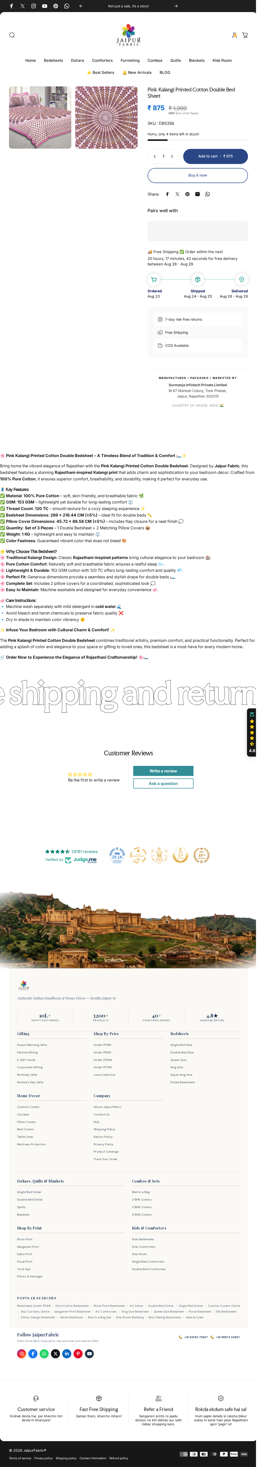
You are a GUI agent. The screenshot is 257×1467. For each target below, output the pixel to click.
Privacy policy (43, 1458)
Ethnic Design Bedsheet (54, 1317)
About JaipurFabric (106, 1107)
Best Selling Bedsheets (181, 1317)
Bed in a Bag (139, 1192)
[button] (248, 732)
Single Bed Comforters (146, 1262)
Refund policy (118, 1458)
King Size (174, 1067)
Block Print (24, 1239)
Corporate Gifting (30, 1067)
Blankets (23, 1215)
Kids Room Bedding (146, 1317)
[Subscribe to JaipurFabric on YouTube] (89, 1353)
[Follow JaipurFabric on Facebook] (32, 1353)
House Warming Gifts (32, 1045)
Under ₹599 (101, 1045)
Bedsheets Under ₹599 (34, 1306)
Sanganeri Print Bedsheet (82, 1312)
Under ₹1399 (101, 1060)
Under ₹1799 (101, 1067)
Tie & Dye (23, 1269)
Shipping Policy (103, 1129)
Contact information (93, 1458)
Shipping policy (66, 1458)
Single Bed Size (178, 1045)
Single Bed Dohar (29, 1192)
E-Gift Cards (26, 1060)
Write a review (161, 770)
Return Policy (101, 1137)
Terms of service (20, 1458)
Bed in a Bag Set (115, 1317)
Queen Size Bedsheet (178, 1312)
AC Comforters (116, 1312)
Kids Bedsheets (141, 1239)
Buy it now (194, 175)
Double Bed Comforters (147, 1269)
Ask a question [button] (160, 783)
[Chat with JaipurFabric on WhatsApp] (44, 1353)
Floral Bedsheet (210, 1312)
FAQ (95, 1122)
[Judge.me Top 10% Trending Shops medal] (200, 855)
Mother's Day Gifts (30, 1082)
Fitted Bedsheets (180, 1082)
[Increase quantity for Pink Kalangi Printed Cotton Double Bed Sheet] (169, 156)
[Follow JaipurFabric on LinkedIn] (66, 1353)
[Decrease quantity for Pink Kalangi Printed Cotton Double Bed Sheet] (150, 156)
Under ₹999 (101, 1052)
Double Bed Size (179, 1052)
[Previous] (79, 6)
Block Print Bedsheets (109, 1306)
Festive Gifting (27, 1052)
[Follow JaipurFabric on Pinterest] (78, 1353)
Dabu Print (24, 1254)
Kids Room (137, 1254)
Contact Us (100, 1114)
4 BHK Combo (140, 1215)
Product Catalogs (104, 1152)
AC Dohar (136, 1306)
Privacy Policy (102, 1144)
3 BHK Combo (140, 1207)
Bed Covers (25, 1129)
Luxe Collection (103, 1075)
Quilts (21, 1207)
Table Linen (25, 1137)
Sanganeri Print (28, 1247)
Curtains (23, 1114)
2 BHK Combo (140, 1200)
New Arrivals (211, 1317)
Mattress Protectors (31, 1144)
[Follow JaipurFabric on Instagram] (21, 1353)
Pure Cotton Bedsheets (72, 1306)
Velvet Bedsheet (87, 1317)
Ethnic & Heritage (29, 1276)
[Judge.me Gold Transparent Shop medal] (136, 855)
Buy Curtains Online (45, 1312)
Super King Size (179, 1075)
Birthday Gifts (27, 1075)
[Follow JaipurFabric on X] (55, 1353)
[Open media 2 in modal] (104, 116)
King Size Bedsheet (145, 1312)
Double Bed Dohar (30, 1200)
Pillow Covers (26, 1122)
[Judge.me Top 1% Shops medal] (179, 855)
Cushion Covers (28, 1107)
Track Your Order (104, 1159)
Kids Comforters (142, 1247)
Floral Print (24, 1262)
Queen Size (176, 1060)
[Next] (173, 6)
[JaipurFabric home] (23, 985)
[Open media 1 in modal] (39, 116)
